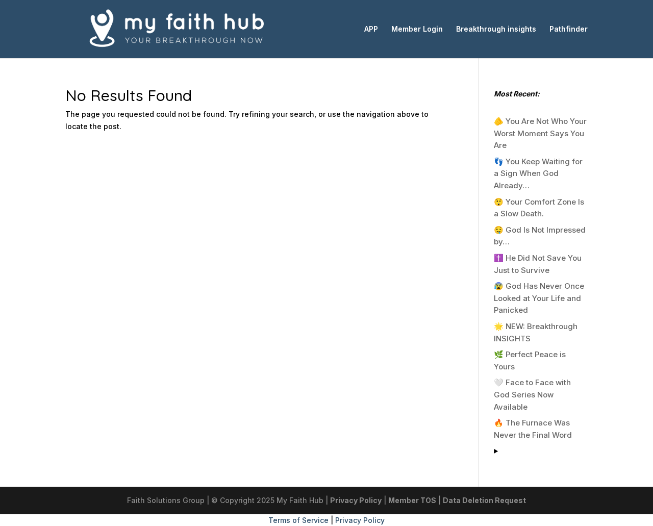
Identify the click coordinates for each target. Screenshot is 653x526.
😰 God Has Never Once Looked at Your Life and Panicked (539, 298)
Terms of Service (298, 520)
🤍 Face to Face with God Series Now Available (532, 395)
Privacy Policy (356, 500)
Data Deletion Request (484, 500)
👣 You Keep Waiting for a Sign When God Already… (538, 174)
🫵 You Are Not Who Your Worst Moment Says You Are (540, 133)
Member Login (417, 29)
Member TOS (412, 500)
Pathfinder (568, 29)
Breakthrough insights (496, 29)
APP (371, 29)
